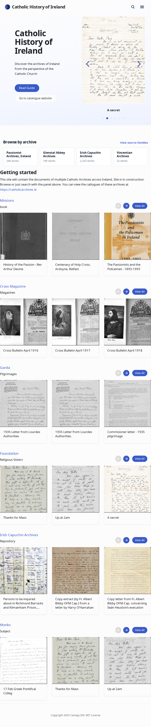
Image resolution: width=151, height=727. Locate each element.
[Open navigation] (142, 7)
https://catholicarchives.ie (18, 189)
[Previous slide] (88, 64)
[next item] (126, 206)
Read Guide (27, 88)
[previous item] (118, 206)
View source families (134, 142)
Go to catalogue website (35, 98)
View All (140, 206)
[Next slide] (139, 64)
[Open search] (133, 7)
